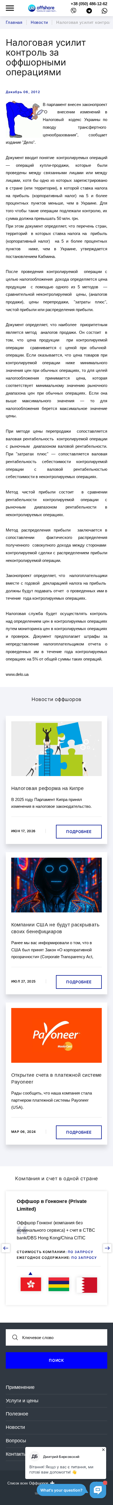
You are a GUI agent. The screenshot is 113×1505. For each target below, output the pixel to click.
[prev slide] (6, 1248)
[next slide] (107, 1248)
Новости (15, 1427)
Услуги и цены (22, 1400)
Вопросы (16, 1440)
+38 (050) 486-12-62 (89, 3)
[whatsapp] (104, 12)
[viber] (73, 12)
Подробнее (79, 831)
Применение (20, 1387)
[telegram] (89, 12)
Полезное (17, 1414)
